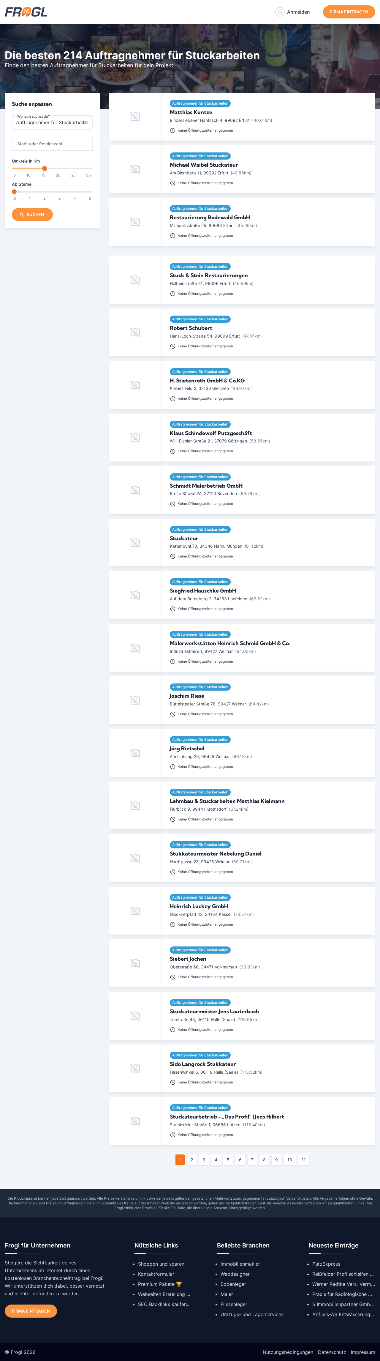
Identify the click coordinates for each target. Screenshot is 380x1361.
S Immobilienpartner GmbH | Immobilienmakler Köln (343, 1304)
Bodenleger (233, 1284)
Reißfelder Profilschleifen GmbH (343, 1274)
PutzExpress (326, 1264)
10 (289, 1159)
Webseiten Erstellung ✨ (164, 1294)
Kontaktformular (156, 1274)
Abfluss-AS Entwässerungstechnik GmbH (343, 1314)
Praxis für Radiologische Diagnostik (343, 1294)
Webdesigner (235, 1274)
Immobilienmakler (240, 1264)
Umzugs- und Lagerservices (252, 1314)
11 (304, 1159)
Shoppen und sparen (161, 1264)
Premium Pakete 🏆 (160, 1284)
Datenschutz (332, 1352)
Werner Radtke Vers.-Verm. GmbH (343, 1284)
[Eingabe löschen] (85, 122)
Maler (227, 1294)
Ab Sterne (21, 184)
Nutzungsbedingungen (288, 1352)
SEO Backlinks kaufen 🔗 (164, 1304)
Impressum (363, 1352)
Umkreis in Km (26, 160)
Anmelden (298, 12)
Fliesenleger (234, 1304)
